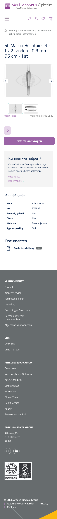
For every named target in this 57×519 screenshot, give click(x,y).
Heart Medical (12, 403)
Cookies (11, 507)
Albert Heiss (10, 115)
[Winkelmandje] (48, 18)
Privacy (44, 503)
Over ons (10, 343)
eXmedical (10, 391)
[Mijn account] (34, 18)
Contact (9, 287)
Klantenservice (13, 293)
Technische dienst (14, 298)
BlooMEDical (12, 397)
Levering (9, 304)
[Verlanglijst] (41, 18)
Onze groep (11, 368)
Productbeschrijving (24, 248)
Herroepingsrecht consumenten (14, 317)
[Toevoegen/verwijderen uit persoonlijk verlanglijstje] (7, 130)
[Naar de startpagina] (28, 6)
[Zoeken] (29, 18)
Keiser (8, 408)
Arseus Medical (13, 380)
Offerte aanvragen (29, 141)
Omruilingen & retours (17, 310)
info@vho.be (15, 180)
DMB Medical (12, 385)
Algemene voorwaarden (18, 325)
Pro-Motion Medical (15, 414)
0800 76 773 (14, 176)
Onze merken (12, 349)
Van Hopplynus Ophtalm (18, 374)
